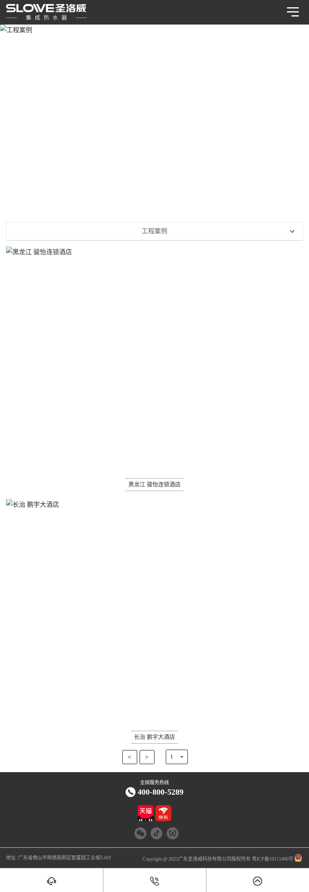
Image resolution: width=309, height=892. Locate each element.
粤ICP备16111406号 (272, 859)
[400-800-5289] (154, 881)
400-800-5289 (160, 791)
